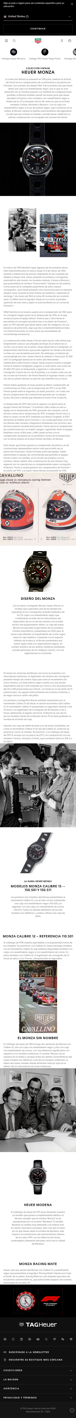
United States (16, 16)
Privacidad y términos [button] (20, 1398)
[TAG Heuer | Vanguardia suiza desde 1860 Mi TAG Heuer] (38, 1325)
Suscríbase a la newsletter (29, 1352)
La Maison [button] (11, 1380)
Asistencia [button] (11, 1389)
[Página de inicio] (38, 41)
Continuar (51, 29)
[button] (62, 41)
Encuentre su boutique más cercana (36, 1360)
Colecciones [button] (13, 1371)
